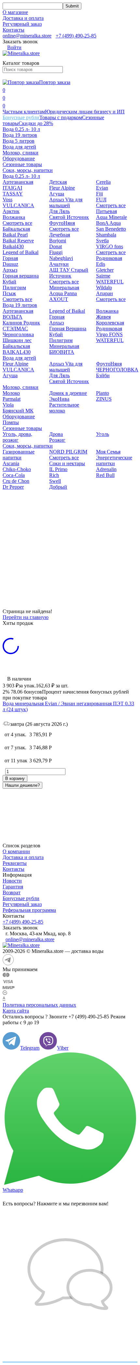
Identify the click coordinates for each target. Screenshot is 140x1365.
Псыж (9, 293)
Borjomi (57, 240)
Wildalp (104, 287)
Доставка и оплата (23, 18)
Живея (103, 317)
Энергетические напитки (114, 460)
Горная (10, 258)
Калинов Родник (21, 322)
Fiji (99, 193)
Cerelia (103, 182)
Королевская (110, 322)
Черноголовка (18, 334)
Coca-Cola (14, 475)
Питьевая (106, 211)
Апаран (104, 293)
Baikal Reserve (18, 240)
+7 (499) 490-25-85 (76, 35)
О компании (16, 851)
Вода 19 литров (20, 135)
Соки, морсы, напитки (28, 170)
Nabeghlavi (61, 258)
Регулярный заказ (22, 24)
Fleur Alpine (62, 188)
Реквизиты (15, 863)
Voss (7, 199)
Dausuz (10, 264)
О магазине (15, 12)
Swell (55, 481)
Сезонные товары (22, 164)
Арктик (11, 211)
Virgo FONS (109, 334)
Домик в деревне (68, 393)
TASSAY (13, 193)
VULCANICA (18, 205)
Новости (12, 881)
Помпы (11, 422)
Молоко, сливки (20, 152)
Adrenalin (106, 469)
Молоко (11, 393)
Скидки (36, 123)
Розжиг (57, 440)
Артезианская (18, 182)
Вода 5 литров (19, 141)
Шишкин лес (17, 340)
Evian (102, 188)
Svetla (102, 240)
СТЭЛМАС (15, 328)
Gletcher (105, 270)
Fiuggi (56, 252)
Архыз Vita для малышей (65, 202)
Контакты (13, 30)
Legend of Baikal (20, 252)
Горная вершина (21, 276)
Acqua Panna (63, 293)
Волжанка (14, 217)
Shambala (106, 234)
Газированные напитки (19, 454)
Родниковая (109, 258)
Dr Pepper (13, 487)
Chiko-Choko (17, 469)
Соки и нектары (67, 463)
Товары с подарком (60, 117)
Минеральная (64, 287)
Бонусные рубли (21, 117)
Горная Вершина (67, 328)
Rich (54, 475)
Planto (102, 393)
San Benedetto (111, 229)
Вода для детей (19, 147)
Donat (55, 246)
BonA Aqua (108, 223)
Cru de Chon (16, 481)
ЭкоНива (59, 399)
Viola (8, 405)
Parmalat (12, 399)
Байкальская (16, 229)
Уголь (102, 434)
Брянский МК (18, 410)
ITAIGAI (12, 188)
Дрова (56, 434)
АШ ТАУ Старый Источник (68, 273)
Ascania (11, 463)
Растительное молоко (64, 407)
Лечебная (59, 234)
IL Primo (58, 469)
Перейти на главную (26, 617)
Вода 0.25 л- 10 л (21, 129)
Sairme (103, 276)
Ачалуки (59, 264)
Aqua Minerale (111, 217)
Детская (58, 182)
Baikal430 (13, 246)
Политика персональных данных (39, 1005)
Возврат (12, 892)
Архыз (10, 270)
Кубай (9, 281)
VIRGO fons (109, 246)
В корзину (15, 778)
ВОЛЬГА (12, 317)
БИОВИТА (61, 352)
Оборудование (19, 158)
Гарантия (13, 886)
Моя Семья (108, 451)
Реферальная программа (29, 910)
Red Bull (105, 475)
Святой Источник (69, 217)
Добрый (58, 487)
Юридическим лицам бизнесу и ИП (85, 111)
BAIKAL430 (17, 352)
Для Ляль (59, 211)
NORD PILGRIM (68, 451)
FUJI (101, 199)
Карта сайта (16, 1010)
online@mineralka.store (27, 35)
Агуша (56, 193)
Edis (100, 264)
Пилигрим (14, 287)
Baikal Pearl (15, 234)
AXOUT (58, 299)
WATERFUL (110, 281)
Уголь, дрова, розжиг (17, 437)
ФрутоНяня (62, 223)
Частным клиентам (24, 111)
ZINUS (104, 399)
